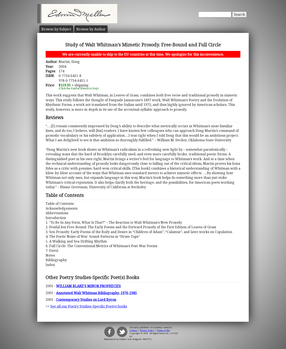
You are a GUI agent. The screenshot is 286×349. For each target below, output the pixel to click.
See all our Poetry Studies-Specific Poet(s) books (88, 306)
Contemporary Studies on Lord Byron (86, 299)
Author (91, 29)
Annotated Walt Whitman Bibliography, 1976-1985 (96, 293)
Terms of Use (163, 330)
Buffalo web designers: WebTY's (135, 339)
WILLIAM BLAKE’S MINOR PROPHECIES (88, 286)
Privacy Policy (147, 330)
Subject (56, 29)
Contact (133, 330)
